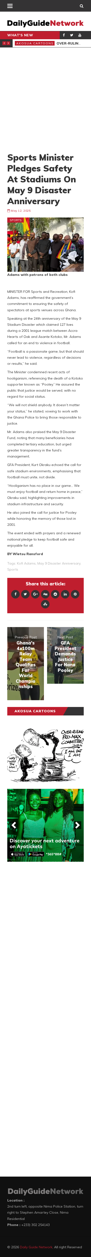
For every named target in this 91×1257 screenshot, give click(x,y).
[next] (77, 825)
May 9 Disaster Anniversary (58, 563)
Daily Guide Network (36, 1247)
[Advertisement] (45, 99)
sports (12, 569)
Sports (16, 220)
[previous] (13, 825)
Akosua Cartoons (38, 43)
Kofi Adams (26, 563)
